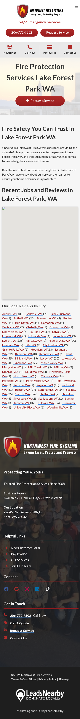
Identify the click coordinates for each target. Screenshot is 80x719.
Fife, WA (30, 345)
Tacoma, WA (21, 403)
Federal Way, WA (59, 340)
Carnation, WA (50, 322)
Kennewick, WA (49, 354)
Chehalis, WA (34, 327)
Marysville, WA (12, 367)
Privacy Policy (47, 679)
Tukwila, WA (46, 403)
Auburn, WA (9, 314)
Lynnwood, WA (22, 363)
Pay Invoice (19, 554)
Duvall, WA (59, 331)
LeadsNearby (54, 711)
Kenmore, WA (24, 354)
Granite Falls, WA (13, 349)
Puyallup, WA (44, 385)
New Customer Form (25, 548)
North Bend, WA (23, 376)
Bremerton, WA (47, 318)
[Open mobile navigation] (76, 6)
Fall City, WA (34, 340)
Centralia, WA (11, 327)
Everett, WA (9, 340)
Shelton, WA (47, 394)
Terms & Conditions (23, 679)
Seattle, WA (22, 394)
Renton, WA (22, 389)
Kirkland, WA (23, 358)
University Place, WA (26, 407)
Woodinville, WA (57, 407)
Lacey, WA (46, 358)
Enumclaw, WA (62, 336)
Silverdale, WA (22, 398)
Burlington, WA (25, 322)
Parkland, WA (11, 380)
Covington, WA (59, 327)
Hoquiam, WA (40, 349)
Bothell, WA (21, 318)
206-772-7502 (20, 615)
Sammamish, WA (49, 389)
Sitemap (64, 679)
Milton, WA (61, 367)
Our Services (20, 560)
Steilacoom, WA (48, 398)
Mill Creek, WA (38, 367)
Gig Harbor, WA (53, 345)
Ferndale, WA (10, 345)
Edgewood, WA (12, 336)
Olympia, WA (49, 376)
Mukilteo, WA (34, 371)
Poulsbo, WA (21, 385)
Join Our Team (21, 566)
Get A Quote (19, 623)
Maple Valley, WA (52, 363)
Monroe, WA (10, 371)
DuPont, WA (38, 331)
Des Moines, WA (12, 331)
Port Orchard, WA (37, 380)
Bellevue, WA (34, 314)
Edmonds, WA (37, 336)
